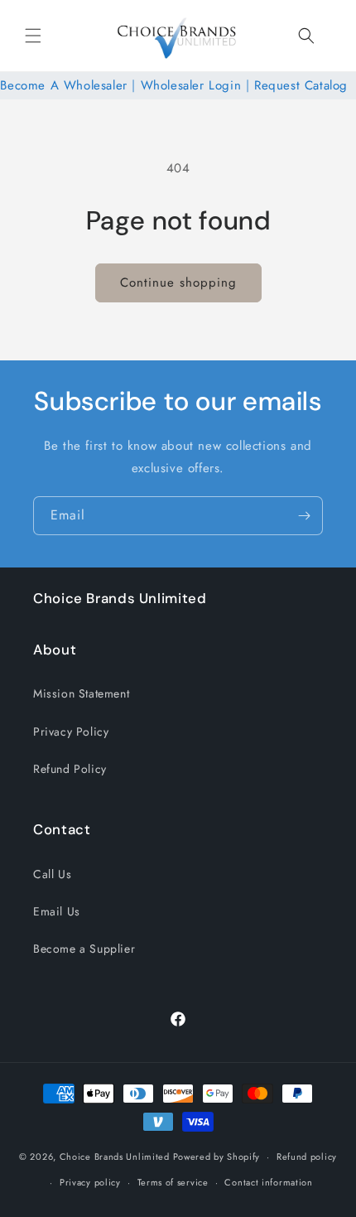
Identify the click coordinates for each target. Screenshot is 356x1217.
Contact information (268, 1182)
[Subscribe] (304, 515)
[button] (33, 35)
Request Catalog (301, 85)
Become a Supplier (84, 948)
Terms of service (173, 1182)
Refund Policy (70, 769)
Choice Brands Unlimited (115, 1156)
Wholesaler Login (191, 85)
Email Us (56, 911)
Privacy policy (90, 1182)
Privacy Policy (70, 731)
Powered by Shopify (217, 1156)
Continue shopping (178, 282)
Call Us (52, 874)
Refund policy (307, 1156)
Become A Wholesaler (63, 85)
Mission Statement (81, 693)
